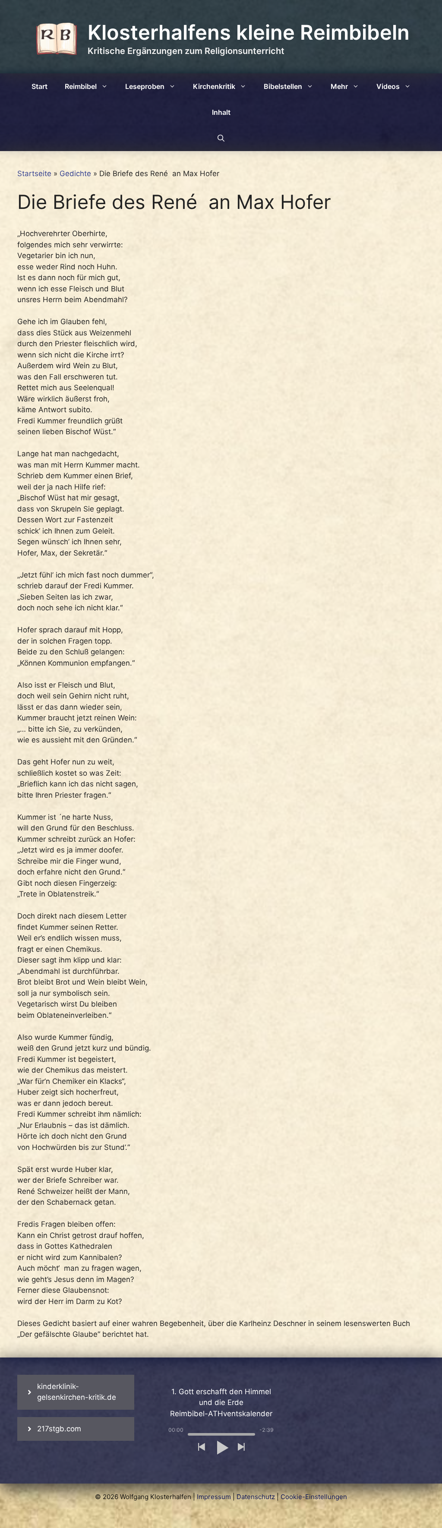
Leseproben (144, 86)
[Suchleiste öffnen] (221, 138)
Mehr (339, 86)
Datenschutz (256, 1497)
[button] (201, 1447)
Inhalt (221, 112)
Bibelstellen (283, 86)
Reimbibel (81, 86)
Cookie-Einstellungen (314, 1497)
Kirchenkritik (214, 86)
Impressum (214, 1497)
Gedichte (75, 173)
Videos (388, 86)
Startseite (34, 173)
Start (39, 86)
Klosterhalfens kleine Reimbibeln (249, 32)
